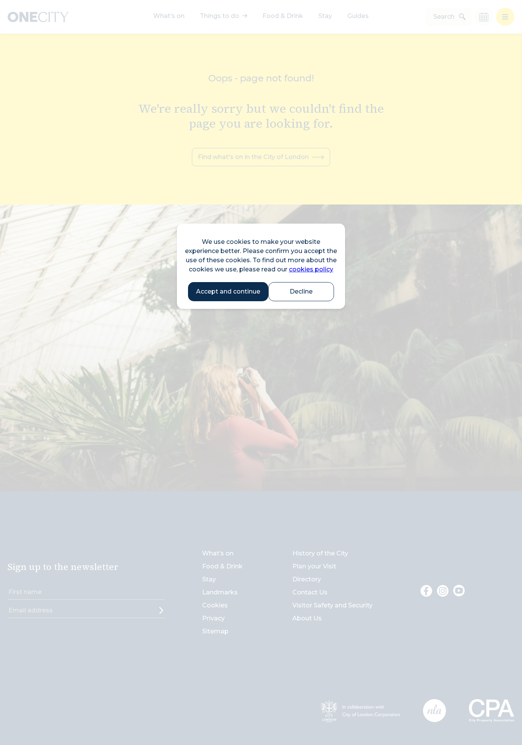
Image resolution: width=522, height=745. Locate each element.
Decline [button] (301, 291)
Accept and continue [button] (228, 291)
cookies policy (311, 269)
